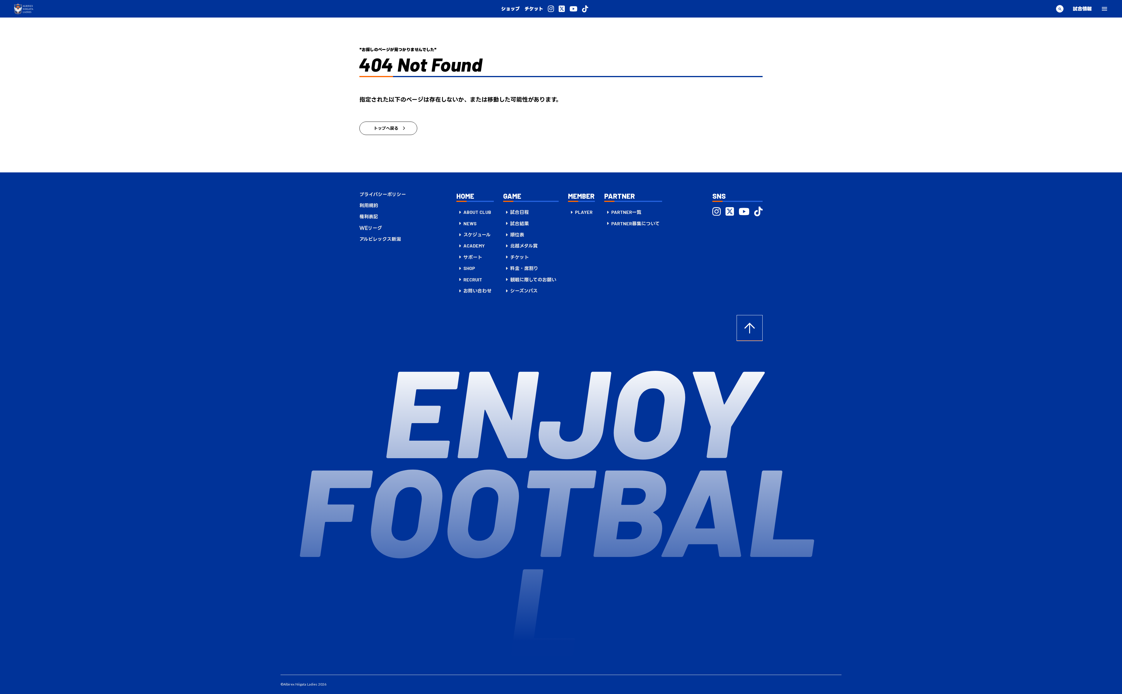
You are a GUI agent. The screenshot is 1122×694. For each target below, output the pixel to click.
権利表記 (368, 216)
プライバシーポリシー (382, 194)
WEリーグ (370, 228)
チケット (533, 8)
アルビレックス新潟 (380, 239)
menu (1104, 8)
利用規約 (368, 205)
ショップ (510, 8)
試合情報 (1082, 8)
